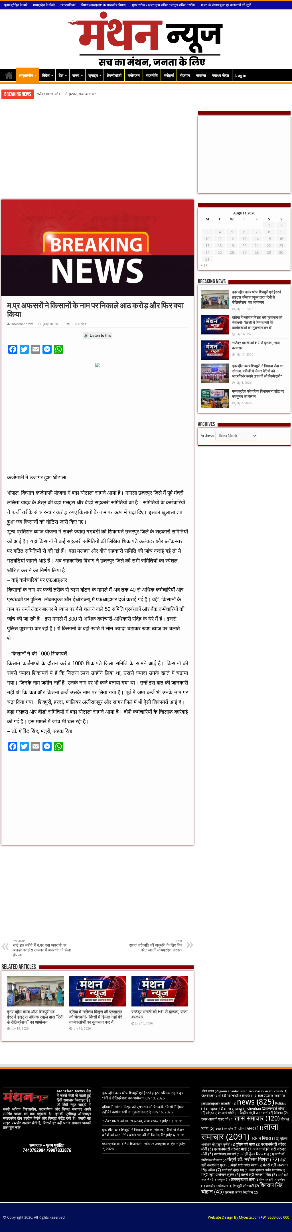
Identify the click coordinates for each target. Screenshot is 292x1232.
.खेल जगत (209, 1091)
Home (8, 75)
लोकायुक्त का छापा (245, 1179)
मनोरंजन (134, 75)
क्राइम (93, 75)
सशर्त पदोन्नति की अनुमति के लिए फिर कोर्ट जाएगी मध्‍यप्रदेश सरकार (155, 945)
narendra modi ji (242, 1095)
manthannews (22, 324)
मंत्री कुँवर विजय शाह (258, 1154)
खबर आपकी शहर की (217, 1119)
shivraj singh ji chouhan (244, 1109)
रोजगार (185, 75)
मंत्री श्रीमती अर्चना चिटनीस (267, 1170)
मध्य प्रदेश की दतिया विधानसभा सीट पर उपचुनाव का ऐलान (140, 1144)
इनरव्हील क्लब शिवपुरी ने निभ (54, 94)
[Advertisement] (97, 154)
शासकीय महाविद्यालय (219, 1186)
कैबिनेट (280, 1113)
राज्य (75, 75)
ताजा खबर (250, 1128)
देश (61, 75)
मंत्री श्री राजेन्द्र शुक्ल (220, 1174)
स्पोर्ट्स (169, 75)
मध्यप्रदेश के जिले (44, 5)
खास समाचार (257, 1118)
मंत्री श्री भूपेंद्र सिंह (235, 1170)
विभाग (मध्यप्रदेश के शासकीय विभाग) (103, 5)
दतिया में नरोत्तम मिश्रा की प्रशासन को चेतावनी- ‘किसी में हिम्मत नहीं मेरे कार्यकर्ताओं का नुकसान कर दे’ (95, 1017)
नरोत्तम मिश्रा (264, 1138)
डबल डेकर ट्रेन (226, 1128)
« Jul (204, 265)
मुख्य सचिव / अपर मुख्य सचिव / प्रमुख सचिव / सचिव (163, 5)
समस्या (201, 75)
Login (240, 75)
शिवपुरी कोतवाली (246, 1186)
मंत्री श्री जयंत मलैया (246, 1165)
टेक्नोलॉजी (114, 75)
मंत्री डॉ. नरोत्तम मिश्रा (253, 1159)
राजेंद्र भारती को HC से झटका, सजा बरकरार (131, 1121)
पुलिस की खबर (248, 1144)
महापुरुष (223, 1180)
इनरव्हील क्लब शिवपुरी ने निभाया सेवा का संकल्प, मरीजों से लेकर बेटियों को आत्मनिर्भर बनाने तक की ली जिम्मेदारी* (257, 371)
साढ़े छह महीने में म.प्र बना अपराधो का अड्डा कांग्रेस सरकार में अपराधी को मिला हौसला (42, 948)
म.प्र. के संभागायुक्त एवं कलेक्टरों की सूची (226, 5)
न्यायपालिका (68, 5)
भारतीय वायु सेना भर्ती (227, 1154)
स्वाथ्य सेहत (220, 75)
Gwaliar (209, 1095)
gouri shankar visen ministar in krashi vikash (253, 1091)
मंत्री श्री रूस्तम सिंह (259, 1174)
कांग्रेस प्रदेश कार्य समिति (222, 1113)
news (255, 1101)
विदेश (46, 75)
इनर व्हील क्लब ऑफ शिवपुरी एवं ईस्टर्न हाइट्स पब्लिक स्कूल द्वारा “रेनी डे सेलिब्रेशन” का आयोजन (35, 1017)
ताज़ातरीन (26, 75)
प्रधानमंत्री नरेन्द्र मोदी (233, 1149)
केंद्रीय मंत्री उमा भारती (256, 1113)
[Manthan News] (146, 38)
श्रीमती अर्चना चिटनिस (241, 1192)
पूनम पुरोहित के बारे (15, 5)
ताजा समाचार (239, 1132)
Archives (207, 435)
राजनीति (152, 75)
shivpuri (214, 1109)
